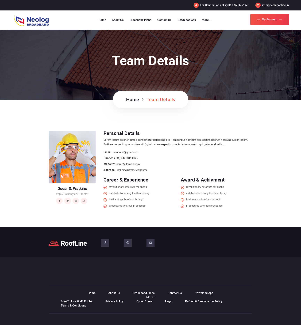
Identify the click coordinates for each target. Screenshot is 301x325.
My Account (269, 19)
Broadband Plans (140, 20)
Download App (186, 20)
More (205, 20)
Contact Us (164, 20)
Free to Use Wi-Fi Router (77, 301)
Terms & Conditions (73, 305)
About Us (118, 20)
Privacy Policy (115, 301)
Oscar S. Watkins (72, 188)
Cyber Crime (144, 301)
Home (102, 20)
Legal (168, 301)
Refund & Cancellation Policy (203, 301)
